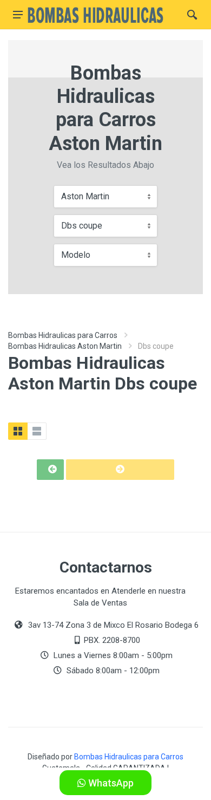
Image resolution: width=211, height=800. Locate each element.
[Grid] (18, 431)
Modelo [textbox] (75, 255)
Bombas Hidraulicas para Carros (62, 335)
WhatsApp (110, 783)
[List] (37, 431)
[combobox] (105, 196)
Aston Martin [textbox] (85, 196)
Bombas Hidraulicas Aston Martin (65, 346)
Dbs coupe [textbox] (81, 225)
